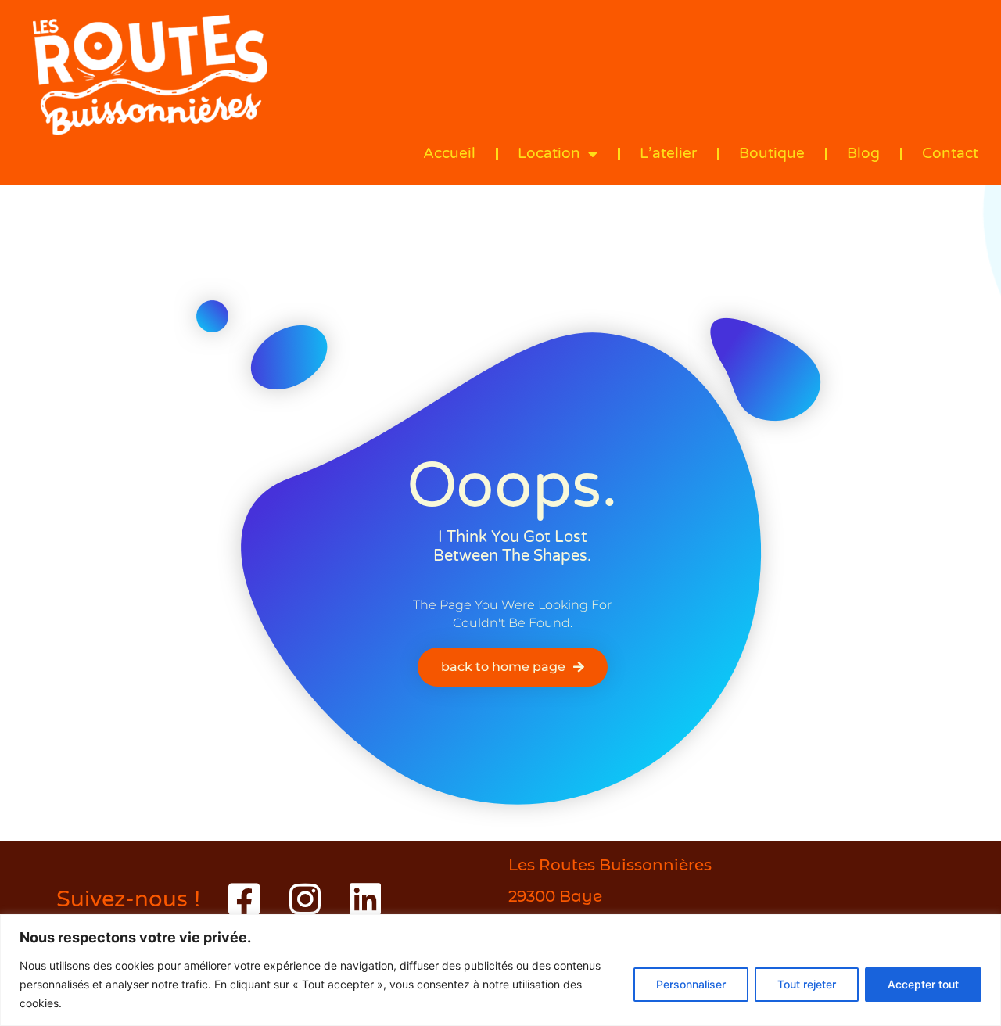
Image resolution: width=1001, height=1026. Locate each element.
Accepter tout (923, 984)
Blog (863, 153)
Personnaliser (691, 984)
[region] (500, 970)
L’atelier (668, 153)
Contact (950, 153)
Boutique (772, 153)
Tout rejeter (806, 984)
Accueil (449, 153)
